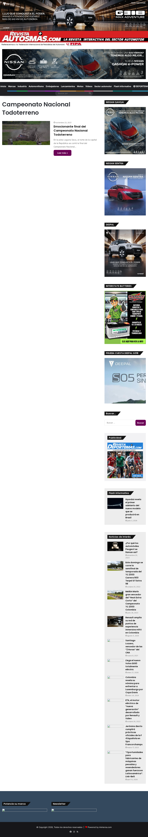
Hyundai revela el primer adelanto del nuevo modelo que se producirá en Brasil (133, 508)
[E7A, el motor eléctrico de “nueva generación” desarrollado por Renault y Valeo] (115, 703)
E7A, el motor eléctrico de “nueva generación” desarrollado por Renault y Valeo (132, 709)
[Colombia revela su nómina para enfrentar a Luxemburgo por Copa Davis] (115, 681)
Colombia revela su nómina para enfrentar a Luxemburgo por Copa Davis (134, 685)
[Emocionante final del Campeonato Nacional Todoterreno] (26, 133)
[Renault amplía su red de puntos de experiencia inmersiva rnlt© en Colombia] (115, 621)
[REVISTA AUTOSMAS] (74, 38)
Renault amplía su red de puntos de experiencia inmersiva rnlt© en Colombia (133, 625)
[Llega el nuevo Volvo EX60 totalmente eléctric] (115, 664)
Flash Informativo (122, 86)
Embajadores (52, 86)
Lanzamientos (68, 86)
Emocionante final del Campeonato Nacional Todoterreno (71, 130)
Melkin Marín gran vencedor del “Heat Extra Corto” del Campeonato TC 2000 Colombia (133, 600)
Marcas (12, 86)
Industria (22, 86)
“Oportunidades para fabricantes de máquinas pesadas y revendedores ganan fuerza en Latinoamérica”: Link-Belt (134, 764)
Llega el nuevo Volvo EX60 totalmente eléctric (132, 665)
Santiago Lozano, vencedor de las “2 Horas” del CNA (133, 646)
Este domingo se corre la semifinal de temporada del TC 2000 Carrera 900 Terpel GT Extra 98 (134, 573)
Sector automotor (103, 86)
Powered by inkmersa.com (100, 827)
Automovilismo (36, 86)
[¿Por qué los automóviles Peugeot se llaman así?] (115, 546)
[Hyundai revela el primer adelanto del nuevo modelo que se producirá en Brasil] (115, 503)
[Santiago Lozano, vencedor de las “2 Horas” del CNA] (115, 643)
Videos (88, 86)
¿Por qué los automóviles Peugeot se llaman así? (132, 548)
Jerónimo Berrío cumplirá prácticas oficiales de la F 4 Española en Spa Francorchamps (134, 735)
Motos (80, 86)
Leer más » (62, 153)
